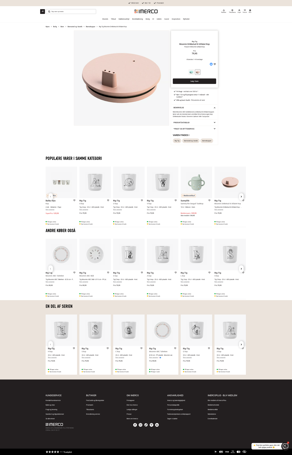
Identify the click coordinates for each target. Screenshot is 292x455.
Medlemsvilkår (213, 409)
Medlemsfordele (213, 405)
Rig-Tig (177, 141)
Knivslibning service (93, 414)
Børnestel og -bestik (75, 26)
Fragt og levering (51, 409)
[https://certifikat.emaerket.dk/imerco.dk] (244, 452)
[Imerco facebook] (135, 425)
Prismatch (89, 405)
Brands (105, 19)
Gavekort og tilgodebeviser (55, 414)
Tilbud (113, 19)
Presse (129, 414)
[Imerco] (146, 11)
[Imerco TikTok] (146, 425)
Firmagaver (130, 400)
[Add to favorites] (214, 64)
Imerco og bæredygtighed (176, 400)
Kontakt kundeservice (53, 400)
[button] (194, 41)
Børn (62, 26)
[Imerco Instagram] (140, 425)
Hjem (48, 26)
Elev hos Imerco (132, 405)
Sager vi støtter (172, 419)
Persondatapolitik (173, 405)
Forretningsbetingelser (175, 409)
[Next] (241, 196)
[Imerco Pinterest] (151, 425)
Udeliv (159, 19)
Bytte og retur (50, 405)
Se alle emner (50, 419)
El (153, 19)
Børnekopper (90, 26)
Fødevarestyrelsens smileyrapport (178, 414)
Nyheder (186, 19)
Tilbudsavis (90, 409)
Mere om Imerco (132, 419)
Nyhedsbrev (212, 414)
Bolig (148, 19)
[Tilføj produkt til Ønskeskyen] (211, 64)
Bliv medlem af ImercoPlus (217, 400)
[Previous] (50, 196)
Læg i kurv (194, 81)
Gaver (166, 19)
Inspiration (176, 19)
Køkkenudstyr (124, 19)
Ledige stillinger (132, 409)
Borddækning (137, 19)
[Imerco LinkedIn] (157, 425)
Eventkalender (213, 419)
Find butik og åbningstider (95, 400)
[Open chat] (42, 11)
